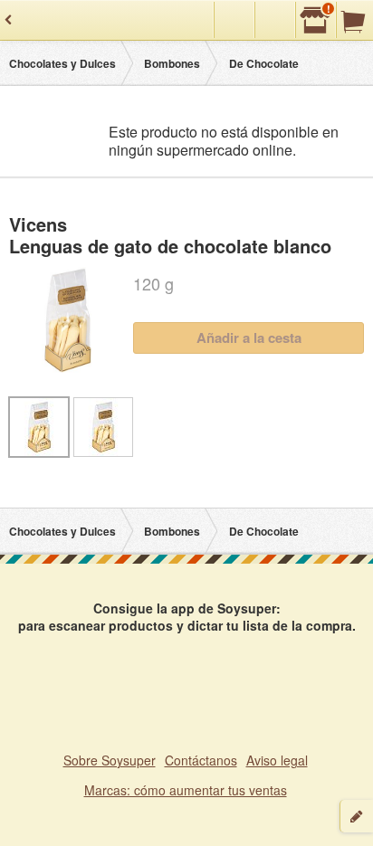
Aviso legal (277, 760)
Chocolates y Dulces (62, 63)
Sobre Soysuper (109, 760)
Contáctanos (201, 760)
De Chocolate (264, 63)
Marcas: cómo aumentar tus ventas (185, 790)
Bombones (172, 63)
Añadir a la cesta (248, 337)
